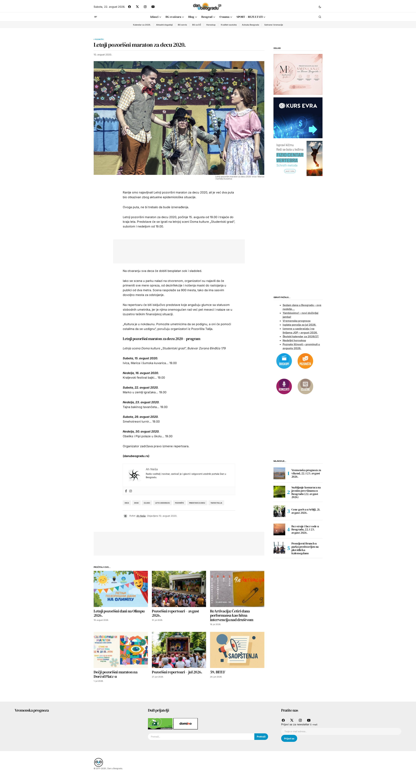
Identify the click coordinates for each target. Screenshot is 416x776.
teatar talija (216, 503)
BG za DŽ (196, 25)
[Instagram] (130, 490)
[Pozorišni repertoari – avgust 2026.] (179, 589)
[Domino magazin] (185, 723)
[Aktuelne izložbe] (305, 386)
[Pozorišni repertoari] (305, 360)
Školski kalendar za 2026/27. (301, 336)
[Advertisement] (176, 250)
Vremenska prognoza (296, 320)
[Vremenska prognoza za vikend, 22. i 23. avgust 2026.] (279, 473)
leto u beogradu (162, 503)
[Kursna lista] (298, 74)
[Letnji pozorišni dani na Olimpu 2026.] (121, 589)
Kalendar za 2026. (142, 25)
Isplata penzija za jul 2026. (299, 324)
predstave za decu (197, 503)
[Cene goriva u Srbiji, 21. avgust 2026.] (279, 511)
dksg (136, 503)
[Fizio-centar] (298, 158)
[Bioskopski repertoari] (284, 360)
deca (127, 503)
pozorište (179, 503)
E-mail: (314, 724)
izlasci (147, 503)
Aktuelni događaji (164, 25)
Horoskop (211, 25)
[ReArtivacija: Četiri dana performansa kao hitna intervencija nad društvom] (237, 589)
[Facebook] (126, 490)
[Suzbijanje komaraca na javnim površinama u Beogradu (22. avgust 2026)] (279, 492)
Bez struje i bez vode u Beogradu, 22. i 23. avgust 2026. (305, 529)
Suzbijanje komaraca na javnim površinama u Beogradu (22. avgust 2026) (306, 492)
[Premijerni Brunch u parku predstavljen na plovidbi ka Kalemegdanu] (279, 548)
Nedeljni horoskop (294, 340)
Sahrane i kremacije (273, 25)
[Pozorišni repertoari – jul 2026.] (179, 650)
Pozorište (99, 39)
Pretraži (261, 736)
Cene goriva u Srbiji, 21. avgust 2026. (305, 511)
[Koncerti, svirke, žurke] (284, 386)
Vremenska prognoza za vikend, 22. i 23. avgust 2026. (306, 473)
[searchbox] (201, 736)
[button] (320, 7)
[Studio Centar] (160, 723)
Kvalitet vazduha (229, 25)
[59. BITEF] (237, 650)
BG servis (182, 25)
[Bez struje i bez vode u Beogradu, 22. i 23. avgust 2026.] (279, 529)
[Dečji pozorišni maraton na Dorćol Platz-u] (121, 650)
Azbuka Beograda (250, 25)
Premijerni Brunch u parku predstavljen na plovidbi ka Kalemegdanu (305, 548)
